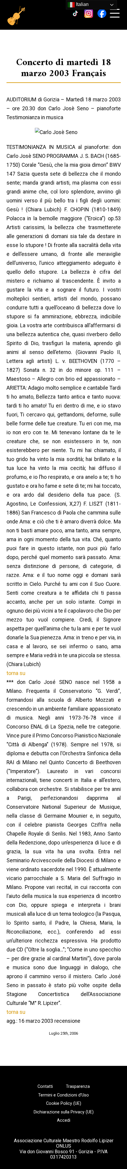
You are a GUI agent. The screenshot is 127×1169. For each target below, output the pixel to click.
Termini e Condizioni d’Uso (63, 1095)
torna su (15, 673)
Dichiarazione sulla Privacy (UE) (64, 1112)
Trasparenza (78, 1086)
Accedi (63, 1120)
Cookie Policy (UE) (63, 1103)
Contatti (45, 1086)
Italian (82, 4)
